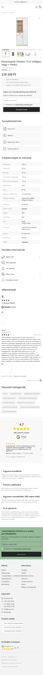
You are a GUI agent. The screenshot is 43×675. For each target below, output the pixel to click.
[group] (22, 448)
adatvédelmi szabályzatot (23, 104)
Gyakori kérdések (27, 581)
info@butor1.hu (9, 609)
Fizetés (24, 573)
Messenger (7, 612)
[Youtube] (36, 657)
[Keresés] (36, 7)
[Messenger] (40, 657)
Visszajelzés (6, 581)
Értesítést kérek (21, 110)
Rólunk (4, 570)
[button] (21, 2)
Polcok (11, 12)
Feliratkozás (21, 554)
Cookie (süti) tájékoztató (10, 666)
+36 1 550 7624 (9, 601)
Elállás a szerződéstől (29, 587)
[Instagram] (33, 657)
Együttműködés (7, 579)
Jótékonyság (6, 573)
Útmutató (25, 242)
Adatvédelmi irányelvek (9, 660)
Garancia (25, 579)
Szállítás (24, 570)
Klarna (24, 584)
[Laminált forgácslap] (36, 227)
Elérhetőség (5, 584)
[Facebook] (29, 657)
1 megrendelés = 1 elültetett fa (12, 576)
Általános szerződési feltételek (12, 663)
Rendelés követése (28, 576)
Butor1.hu (4, 12)
